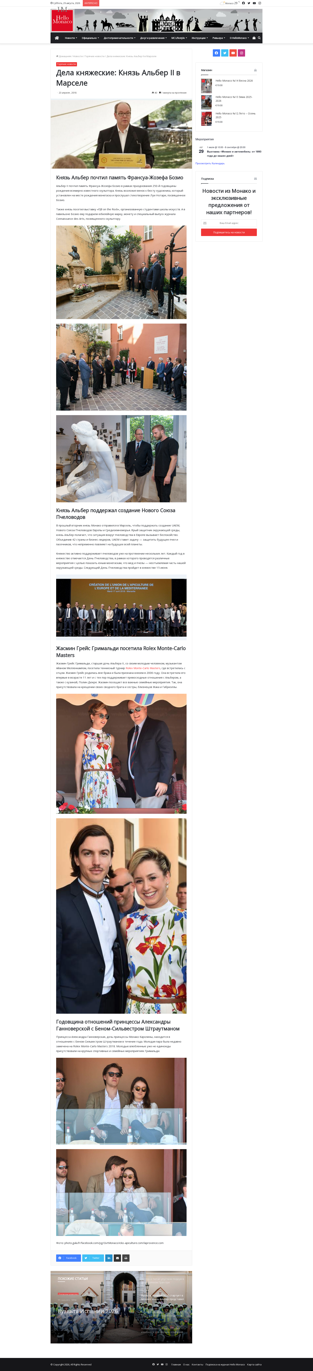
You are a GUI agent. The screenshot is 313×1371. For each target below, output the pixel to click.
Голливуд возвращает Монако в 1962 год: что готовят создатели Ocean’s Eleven (93, 1307)
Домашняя (64, 56)
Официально (89, 38)
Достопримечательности (118, 38)
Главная (176, 1364)
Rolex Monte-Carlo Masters (143, 668)
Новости (70, 38)
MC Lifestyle (178, 38)
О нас (186, 1364)
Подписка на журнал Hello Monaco (225, 1364)
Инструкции (199, 38)
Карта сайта (254, 1364)
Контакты (197, 1364)
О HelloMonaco (238, 38)
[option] (121, 1307)
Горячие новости (95, 56)
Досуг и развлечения (152, 38)
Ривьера (218, 38)
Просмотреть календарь (210, 163)
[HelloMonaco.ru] (156, 19)
